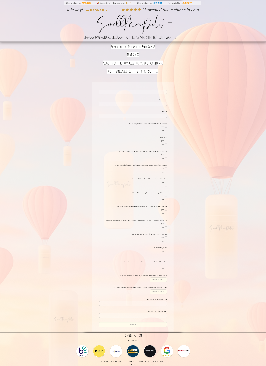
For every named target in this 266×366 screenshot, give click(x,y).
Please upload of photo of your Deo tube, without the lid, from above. (143, 275)
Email (164, 112)
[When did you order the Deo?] (164, 303)
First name (163, 88)
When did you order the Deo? (156, 299)
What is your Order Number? (157, 311)
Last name (163, 100)
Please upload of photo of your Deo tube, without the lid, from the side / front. (140, 287)
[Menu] (169, 24)
